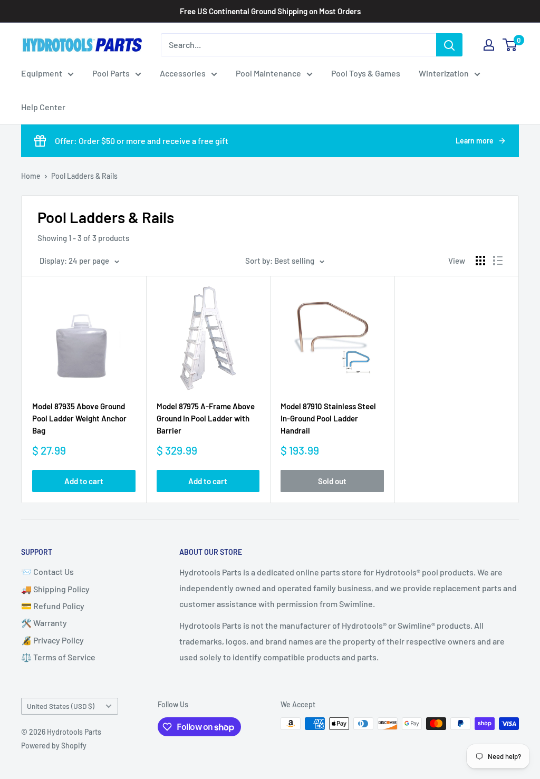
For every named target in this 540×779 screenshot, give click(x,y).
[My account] (489, 45)
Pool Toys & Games (365, 73)
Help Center (43, 107)
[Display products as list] (498, 260)
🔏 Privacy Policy (52, 640)
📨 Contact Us (47, 571)
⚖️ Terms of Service (58, 657)
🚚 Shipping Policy (55, 589)
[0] (510, 45)
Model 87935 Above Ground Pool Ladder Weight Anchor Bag (79, 418)
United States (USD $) (60, 705)
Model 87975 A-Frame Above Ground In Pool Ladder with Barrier (206, 418)
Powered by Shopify (53, 745)
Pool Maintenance (268, 73)
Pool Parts (111, 73)
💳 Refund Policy (52, 606)
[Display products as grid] (480, 260)
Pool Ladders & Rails (84, 175)
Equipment (41, 73)
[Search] (449, 44)
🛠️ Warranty (44, 623)
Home (31, 175)
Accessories (183, 73)
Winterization (444, 73)
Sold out (332, 481)
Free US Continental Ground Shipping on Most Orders (270, 11)
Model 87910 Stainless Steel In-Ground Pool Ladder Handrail (328, 418)
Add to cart (83, 481)
